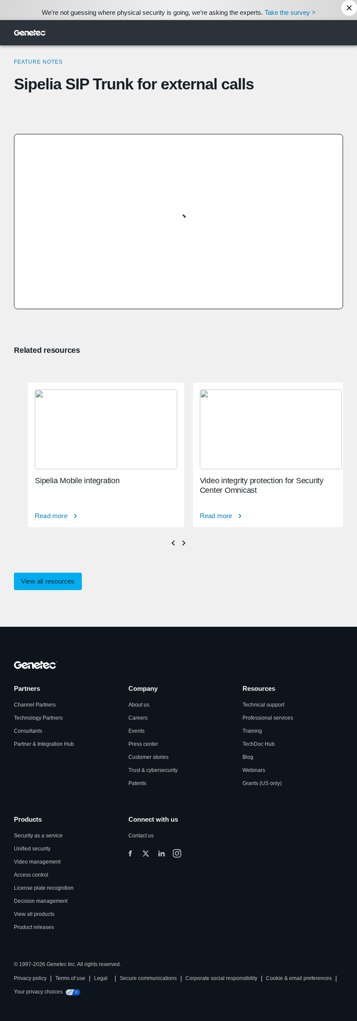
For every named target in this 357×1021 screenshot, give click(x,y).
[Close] (349, 8)
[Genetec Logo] (30, 33)
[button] (48, 581)
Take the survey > (290, 12)
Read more (51, 515)
